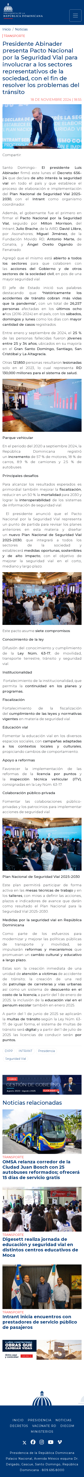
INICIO (18, 1420)
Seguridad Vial (15, 1059)
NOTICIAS (63, 1420)
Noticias (21, 29)
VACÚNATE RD (44, 1426)
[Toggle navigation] (75, 15)
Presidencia (46, 1051)
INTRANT (25, 1051)
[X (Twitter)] (24, 1442)
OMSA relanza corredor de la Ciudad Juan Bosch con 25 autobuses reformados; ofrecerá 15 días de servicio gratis (41, 1169)
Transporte (14, 36)
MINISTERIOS (42, 1431)
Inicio (6, 29)
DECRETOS (19, 1426)
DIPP (9, 1051)
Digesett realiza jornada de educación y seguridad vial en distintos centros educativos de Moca (40, 1247)
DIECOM (67, 1426)
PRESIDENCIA (39, 1420)
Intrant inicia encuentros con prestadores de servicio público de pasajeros (39, 1322)
